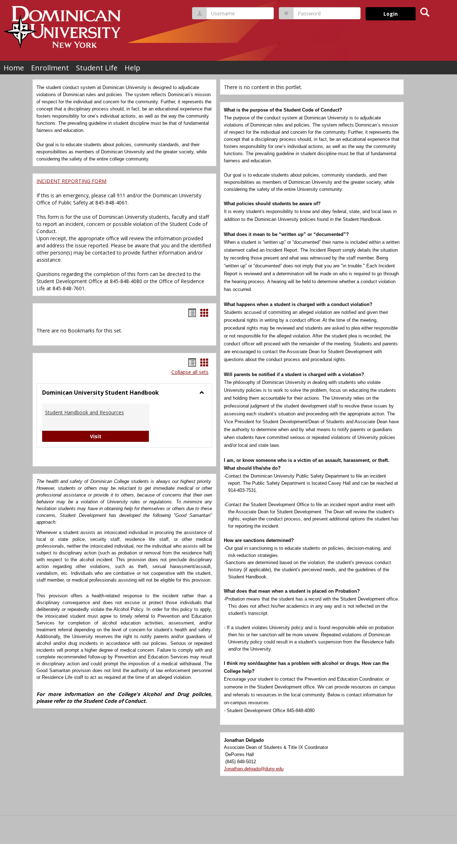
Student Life (96, 68)
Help (132, 68)
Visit (119, 436)
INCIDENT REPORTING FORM (71, 181)
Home (14, 68)
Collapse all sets (190, 372)
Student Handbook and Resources (84, 412)
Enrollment (50, 68)
